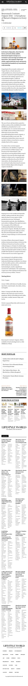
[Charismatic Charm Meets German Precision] (24, 404)
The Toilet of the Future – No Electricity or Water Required (11, 371)
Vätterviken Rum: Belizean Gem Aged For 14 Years (6, 389)
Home (2, 9)
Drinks (15, 9)
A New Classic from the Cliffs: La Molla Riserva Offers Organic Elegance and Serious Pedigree (6, 575)
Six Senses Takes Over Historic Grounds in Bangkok (20, 501)
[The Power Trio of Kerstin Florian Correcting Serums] (11, 404)
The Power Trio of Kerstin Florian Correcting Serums (10, 412)
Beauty (9, 406)
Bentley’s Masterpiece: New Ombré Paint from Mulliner (6, 501)
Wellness (3, 406)
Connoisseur (8, 9)
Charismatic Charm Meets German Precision (23, 411)
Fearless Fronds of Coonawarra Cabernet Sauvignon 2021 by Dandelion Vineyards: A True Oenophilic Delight (21, 391)
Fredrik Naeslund (7, 22)
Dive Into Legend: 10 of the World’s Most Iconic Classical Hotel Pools (20, 574)
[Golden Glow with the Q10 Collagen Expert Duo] (4, 404)
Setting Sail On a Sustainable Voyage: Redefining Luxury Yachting (6, 608)
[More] (25, 27)
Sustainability (18, 406)
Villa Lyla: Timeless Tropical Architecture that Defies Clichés (21, 533)
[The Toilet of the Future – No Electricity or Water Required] (17, 404)
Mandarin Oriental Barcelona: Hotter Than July (21, 607)
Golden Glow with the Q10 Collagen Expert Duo (4, 411)
